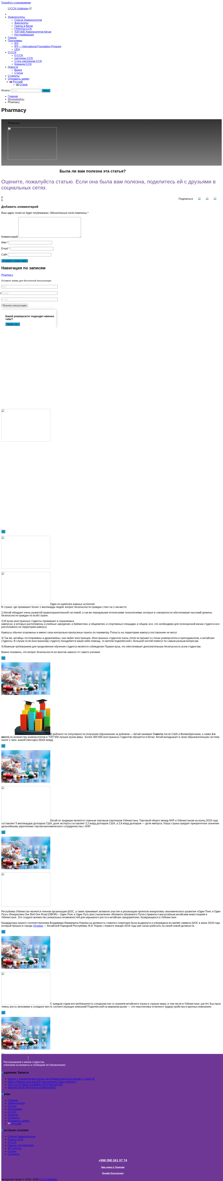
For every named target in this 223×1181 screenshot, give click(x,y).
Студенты (14, 75)
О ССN (12, 1142)
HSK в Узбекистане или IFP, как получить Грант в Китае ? (42, 1081)
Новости (13, 67)
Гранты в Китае (23, 25)
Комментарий (9, 236)
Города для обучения (21, 1145)
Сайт (4, 254)
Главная (13, 14)
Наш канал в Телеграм (113, 1167)
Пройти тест (13, 324)
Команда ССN (23, 64)
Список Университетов (28, 20)
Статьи (18, 73)
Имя (4, 242)
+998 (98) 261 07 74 (113, 1160)
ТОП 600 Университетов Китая (32, 31)
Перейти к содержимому (16, 2)
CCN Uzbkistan (48, 1179)
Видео (18, 70)
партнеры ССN (23, 58)
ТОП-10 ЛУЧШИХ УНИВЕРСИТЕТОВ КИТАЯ (35, 1084)
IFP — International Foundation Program (37, 46)
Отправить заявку (18, 78)
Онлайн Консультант (113, 1173)
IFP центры (15, 1148)
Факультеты (21, 23)
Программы (15, 40)
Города (12, 37)
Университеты (16, 17)
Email (5, 248)
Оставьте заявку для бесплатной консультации (26, 280)
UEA (17, 49)
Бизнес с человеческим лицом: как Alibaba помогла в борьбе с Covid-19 (51, 1078)
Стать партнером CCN (28, 61)
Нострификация (24, 34)
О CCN (12, 52)
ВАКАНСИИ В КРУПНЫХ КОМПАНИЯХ (32, 1087)
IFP (16, 43)
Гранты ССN (15, 1139)
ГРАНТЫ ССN (23, 28)
